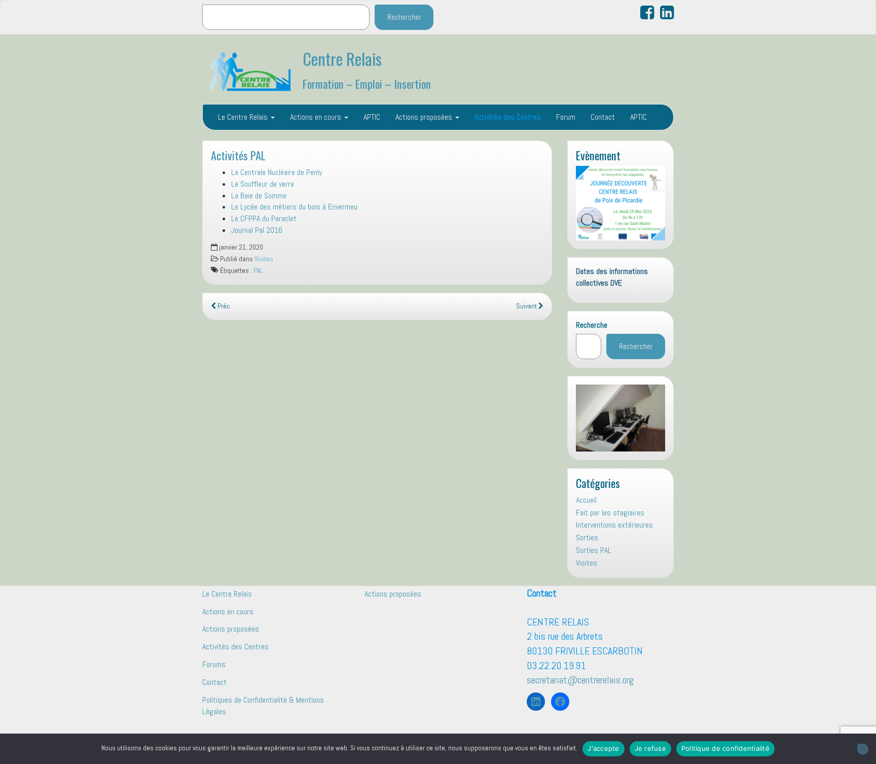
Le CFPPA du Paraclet (264, 218)
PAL (258, 270)
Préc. (223, 306)
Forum (565, 117)
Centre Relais (342, 59)
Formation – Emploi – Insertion (367, 83)
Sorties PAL (593, 550)
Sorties (587, 537)
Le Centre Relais (244, 117)
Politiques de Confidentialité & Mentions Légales (263, 705)
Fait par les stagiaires (610, 512)
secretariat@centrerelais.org (580, 679)
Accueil (586, 500)
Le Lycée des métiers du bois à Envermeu (294, 206)
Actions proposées (424, 117)
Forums (214, 664)
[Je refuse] (862, 749)
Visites (263, 259)
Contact (603, 117)
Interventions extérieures (614, 524)
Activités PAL (238, 155)
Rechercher (404, 17)
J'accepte (603, 748)
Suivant (527, 306)
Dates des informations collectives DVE (612, 277)
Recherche (591, 325)
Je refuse (650, 748)
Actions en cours (316, 117)
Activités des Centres (507, 117)
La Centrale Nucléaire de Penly (276, 172)
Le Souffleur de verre (262, 184)
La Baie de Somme (258, 195)
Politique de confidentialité (725, 748)
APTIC (371, 117)
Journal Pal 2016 (256, 230)
